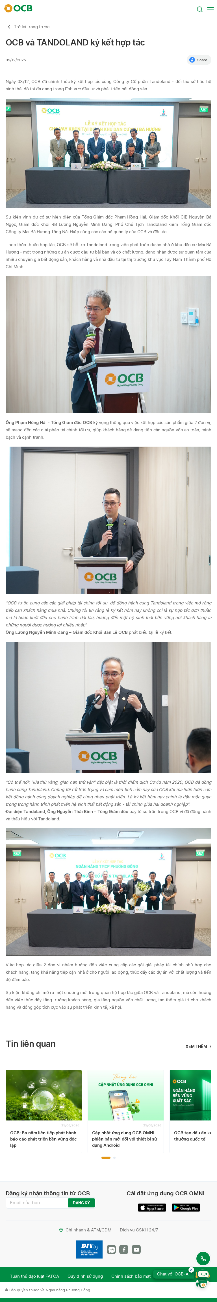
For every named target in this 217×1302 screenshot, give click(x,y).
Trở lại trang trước (31, 26)
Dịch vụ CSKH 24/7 (139, 1230)
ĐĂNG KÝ (81, 1203)
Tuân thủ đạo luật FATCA (34, 1276)
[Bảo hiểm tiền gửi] (89, 1249)
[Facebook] (123, 1249)
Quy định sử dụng (85, 1276)
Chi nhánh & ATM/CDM (88, 1230)
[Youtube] (136, 1249)
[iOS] (152, 1205)
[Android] (186, 1205)
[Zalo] (111, 1249)
